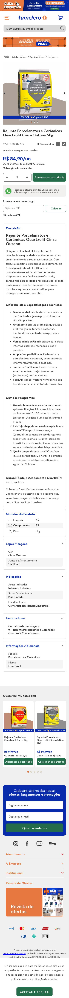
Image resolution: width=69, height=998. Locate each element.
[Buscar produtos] (62, 28)
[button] (28, 772)
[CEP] (23, 206)
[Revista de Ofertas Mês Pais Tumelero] (34, 915)
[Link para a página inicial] (6, 56)
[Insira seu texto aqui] (15, 843)
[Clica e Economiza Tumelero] (34, 5)
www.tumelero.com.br (14, 953)
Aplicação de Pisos (37, 56)
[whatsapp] (64, 144)
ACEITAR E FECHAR (34, 992)
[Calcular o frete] (56, 208)
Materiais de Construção (19, 56)
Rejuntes (53, 56)
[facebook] (58, 144)
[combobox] (35, 28)
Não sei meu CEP (12, 215)
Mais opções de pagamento (17, 168)
